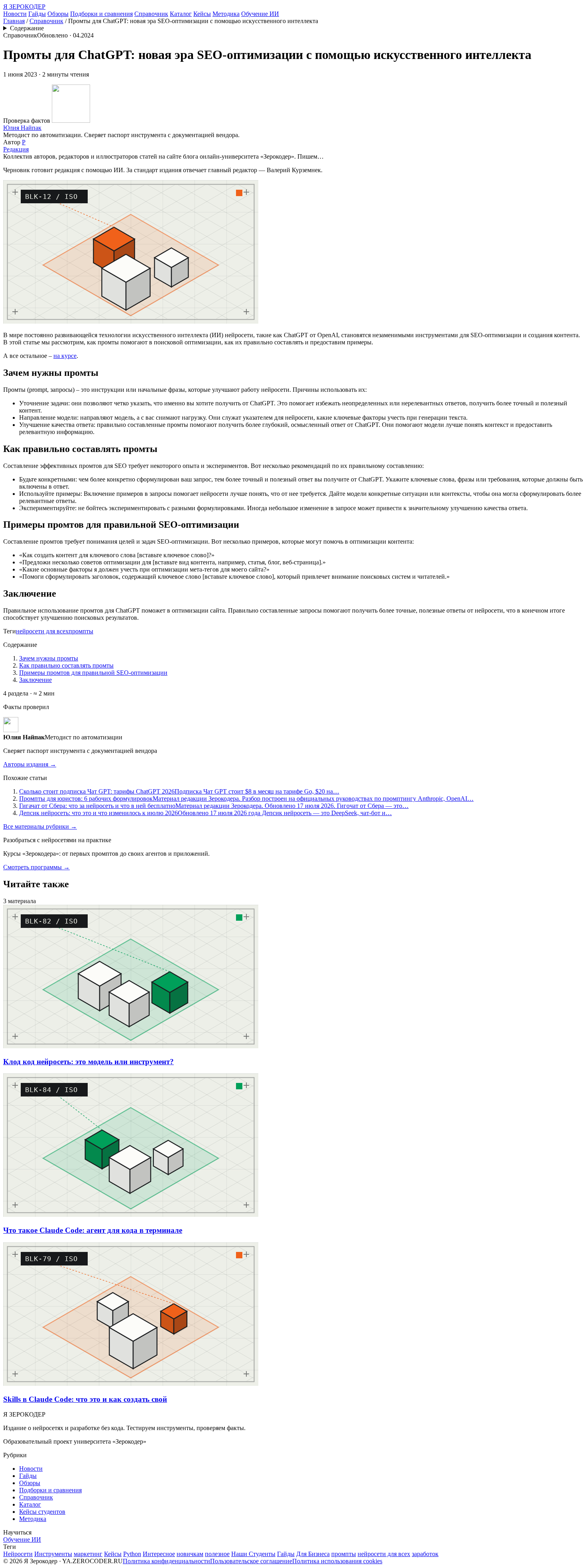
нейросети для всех (42, 631)
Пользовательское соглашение (251, 1561)
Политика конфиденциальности (166, 1561)
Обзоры (58, 13)
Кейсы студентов (42, 1511)
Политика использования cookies (337, 1561)
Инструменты (53, 1553)
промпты (81, 631)
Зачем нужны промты (48, 658)
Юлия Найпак (22, 127)
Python (132, 1553)
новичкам (190, 1553)
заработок (425, 1553)
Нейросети (18, 1553)
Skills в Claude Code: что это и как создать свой (85, 1399)
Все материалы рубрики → (40, 826)
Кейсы (202, 13)
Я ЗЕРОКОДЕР (24, 6)
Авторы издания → (29, 764)
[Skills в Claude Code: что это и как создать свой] (130, 1383)
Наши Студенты (253, 1553)
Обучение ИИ (260, 13)
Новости (15, 13)
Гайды (37, 13)
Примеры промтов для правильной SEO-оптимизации (93, 672)
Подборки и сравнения (101, 13)
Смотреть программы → (36, 867)
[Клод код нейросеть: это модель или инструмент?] (130, 1046)
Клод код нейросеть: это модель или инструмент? (88, 1061)
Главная (14, 21)
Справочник (151, 13)
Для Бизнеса (313, 1553)
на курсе (65, 355)
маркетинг (88, 1553)
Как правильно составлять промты (66, 665)
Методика (226, 13)
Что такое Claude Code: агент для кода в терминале (92, 1230)
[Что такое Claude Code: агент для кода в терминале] (130, 1214)
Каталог (181, 13)
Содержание (27, 28)
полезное (217, 1553)
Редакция (16, 149)
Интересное (159, 1553)
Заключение (35, 679)
